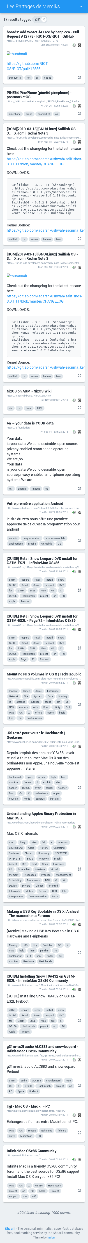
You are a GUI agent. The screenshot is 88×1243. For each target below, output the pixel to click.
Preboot (25, 601)
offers (38, 712)
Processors (33, 880)
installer (54, 798)
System (37, 696)
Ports (55, 896)
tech (63, 777)
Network (14, 696)
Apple (12, 601)
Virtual (54, 869)
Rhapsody (43, 853)
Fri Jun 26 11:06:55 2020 (54, 105)
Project (55, 1191)
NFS (11, 707)
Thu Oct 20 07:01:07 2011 (53, 1114)
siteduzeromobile (55, 538)
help (21, 950)
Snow (36, 585)
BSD (47, 880)
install (49, 579)
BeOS (30, 858)
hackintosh (15, 777)
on (54, 596)
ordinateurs (41, 793)
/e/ (11, 488)
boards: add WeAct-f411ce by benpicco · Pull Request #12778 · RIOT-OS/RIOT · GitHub (43, 34)
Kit (64, 880)
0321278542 (16, 847)
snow (61, 579)
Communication (37, 896)
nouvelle (14, 798)
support (13, 1196)
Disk (45, 707)
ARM (39, 408)
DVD (61, 585)
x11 (29, 956)
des (58, 782)
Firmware (58, 864)
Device (13, 885)
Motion (29, 891)
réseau (32, 1130)
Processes (30, 874)
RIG (24, 864)
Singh (23, 842)
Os (21, 793)
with (35, 707)
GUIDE (12, 585)
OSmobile (46, 543)
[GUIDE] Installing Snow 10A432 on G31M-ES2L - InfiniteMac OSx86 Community (41, 978)
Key (35, 945)
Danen (26, 691)
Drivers (26, 885)
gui (60, 956)
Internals (63, 842)
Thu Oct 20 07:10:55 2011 (53, 629)
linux (28, 408)
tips (11, 718)
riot (28, 77)
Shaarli (10, 1229)
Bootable (48, 945)
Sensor (43, 891)
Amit (11, 842)
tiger (32, 950)
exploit (47, 782)
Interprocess (16, 896)
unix (39, 956)
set (58, 701)
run (25, 1196)
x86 (34, 1196)
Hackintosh (28, 596)
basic (62, 712)
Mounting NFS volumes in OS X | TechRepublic (44, 674)
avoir (38, 787)
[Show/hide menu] (81, 6)
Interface (40, 869)
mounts (23, 707)
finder (50, 956)
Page (23, 659)
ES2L (32, 590)
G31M (21, 590)
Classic (29, 853)
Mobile (32, 543)
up (67, 701)
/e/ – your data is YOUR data (30, 423)
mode (27, 798)
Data (50, 696)
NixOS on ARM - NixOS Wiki (29, 391)
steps (48, 701)
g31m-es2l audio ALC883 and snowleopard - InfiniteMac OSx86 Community (42, 1048)
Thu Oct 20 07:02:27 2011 (53, 1059)
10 (55, 950)
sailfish (13, 239)
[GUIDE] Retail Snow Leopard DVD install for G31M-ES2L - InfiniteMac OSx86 (42, 560)
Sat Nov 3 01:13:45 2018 (54, 399)
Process (46, 874)
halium (47, 239)
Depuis (28, 782)
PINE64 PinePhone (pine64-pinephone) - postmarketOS (39, 94)
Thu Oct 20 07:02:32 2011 (53, 924)
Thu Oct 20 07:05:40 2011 (53, 746)
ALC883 (36, 1080)
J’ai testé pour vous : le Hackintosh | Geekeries (36, 735)
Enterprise (53, 691)
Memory (14, 874)
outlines (34, 701)
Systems (14, 853)
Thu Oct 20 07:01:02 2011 (53, 1159)
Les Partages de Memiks (33, 6)
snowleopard (53, 1080)
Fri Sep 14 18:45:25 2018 (54, 431)
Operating (59, 847)
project (44, 596)
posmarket (44, 114)
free (58, 239)
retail (37, 579)
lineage (36, 488)
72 (33, 659)
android (22, 488)
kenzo (34, 239)
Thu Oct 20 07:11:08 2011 (53, 571)
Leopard (49, 585)
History (44, 847)
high (53, 777)
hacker (13, 787)
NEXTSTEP (61, 853)
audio (24, 1080)
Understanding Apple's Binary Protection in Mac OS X (41, 815)
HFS (54, 891)
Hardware (28, 961)
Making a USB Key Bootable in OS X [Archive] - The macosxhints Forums (43, 913)
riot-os (47, 77)
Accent (13, 864)
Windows (44, 858)
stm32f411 (15, 77)
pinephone (15, 114)
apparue (40, 798)
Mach (57, 858)
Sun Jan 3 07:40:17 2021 (54, 44)
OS (40, 19)
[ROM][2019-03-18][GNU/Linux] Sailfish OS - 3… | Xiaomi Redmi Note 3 (42, 131)
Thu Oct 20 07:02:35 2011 (53, 826)
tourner (62, 787)
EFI (10, 869)
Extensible (24, 869)
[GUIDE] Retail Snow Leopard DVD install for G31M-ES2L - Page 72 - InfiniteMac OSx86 (42, 618)
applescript (15, 956)
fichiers (62, 1130)
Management (63, 874)
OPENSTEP (15, 858)
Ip (10, 701)
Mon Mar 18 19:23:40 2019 (53, 141)
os (37, 77)
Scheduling (15, 880)
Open (45, 864)
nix (10, 408)
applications (16, 543)
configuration (34, 718)
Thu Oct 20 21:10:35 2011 (53, 512)
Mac (43, 590)
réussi (49, 787)
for (10, 590)
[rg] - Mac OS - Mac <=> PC (28, 1106)
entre (12, 1136)
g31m (12, 579)
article (42, 777)
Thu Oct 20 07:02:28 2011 (53, 989)
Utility (57, 707)
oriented (53, 885)
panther (44, 950)
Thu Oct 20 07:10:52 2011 (53, 682)
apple (30, 777)
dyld (34, 864)
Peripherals (45, 961)
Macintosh (26, 1136)
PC (63, 596)
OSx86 (12, 596)
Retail (24, 585)
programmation (31, 538)
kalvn (51, 1237)
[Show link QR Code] (78, 77)
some (50, 712)
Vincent (13, 691)
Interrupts (14, 891)
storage (20, 701)
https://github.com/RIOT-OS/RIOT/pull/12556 (27, 66)
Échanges (46, 1130)
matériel (14, 782)
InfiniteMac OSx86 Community (31, 1151)
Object (39, 885)
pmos (29, 114)
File (26, 696)
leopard (25, 579)
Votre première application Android (35, 503)
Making (13, 945)
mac (11, 950)
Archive (13, 961)
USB (25, 945)
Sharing (62, 696)
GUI (68, 707)
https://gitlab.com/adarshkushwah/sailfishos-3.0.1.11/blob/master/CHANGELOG (44, 161)
